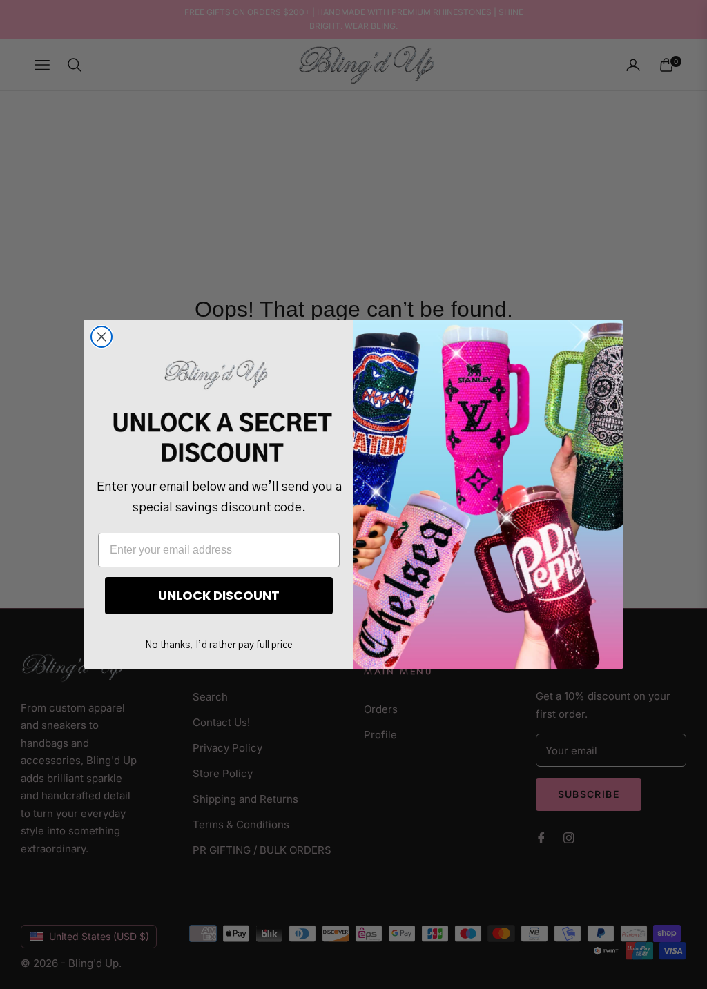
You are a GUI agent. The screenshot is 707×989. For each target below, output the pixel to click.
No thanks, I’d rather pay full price (219, 645)
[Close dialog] (101, 336)
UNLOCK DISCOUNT (219, 595)
